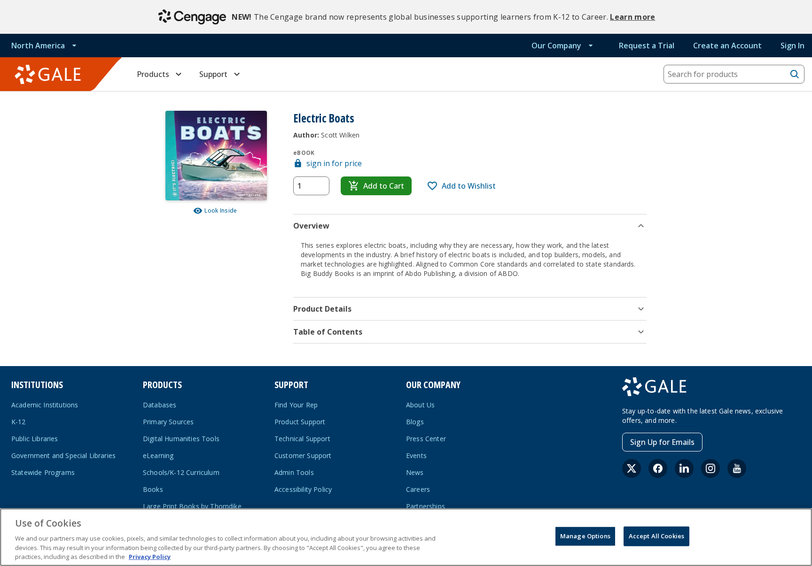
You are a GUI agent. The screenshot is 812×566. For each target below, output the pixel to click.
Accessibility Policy (303, 489)
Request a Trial (646, 45)
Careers (418, 489)
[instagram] (710, 468)
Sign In (792, 45)
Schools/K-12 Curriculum (181, 472)
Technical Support (302, 438)
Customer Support (303, 455)
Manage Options (585, 536)
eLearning (158, 455)
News (415, 472)
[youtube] (736, 468)
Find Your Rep (296, 404)
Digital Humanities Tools (181, 438)
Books (153, 489)
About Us (420, 404)
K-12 (18, 421)
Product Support (299, 421)
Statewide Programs (43, 472)
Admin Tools (294, 472)
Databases (159, 404)
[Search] (794, 74)
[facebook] (657, 468)
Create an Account (727, 45)
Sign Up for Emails (662, 442)
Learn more (632, 17)
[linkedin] (684, 468)
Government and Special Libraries (63, 455)
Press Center (426, 438)
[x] (631, 468)
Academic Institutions (44, 404)
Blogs (415, 421)
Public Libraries (34, 438)
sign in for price (334, 163)
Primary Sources (168, 421)
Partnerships (425, 506)
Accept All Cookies (656, 536)
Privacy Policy (150, 556)
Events (416, 455)
